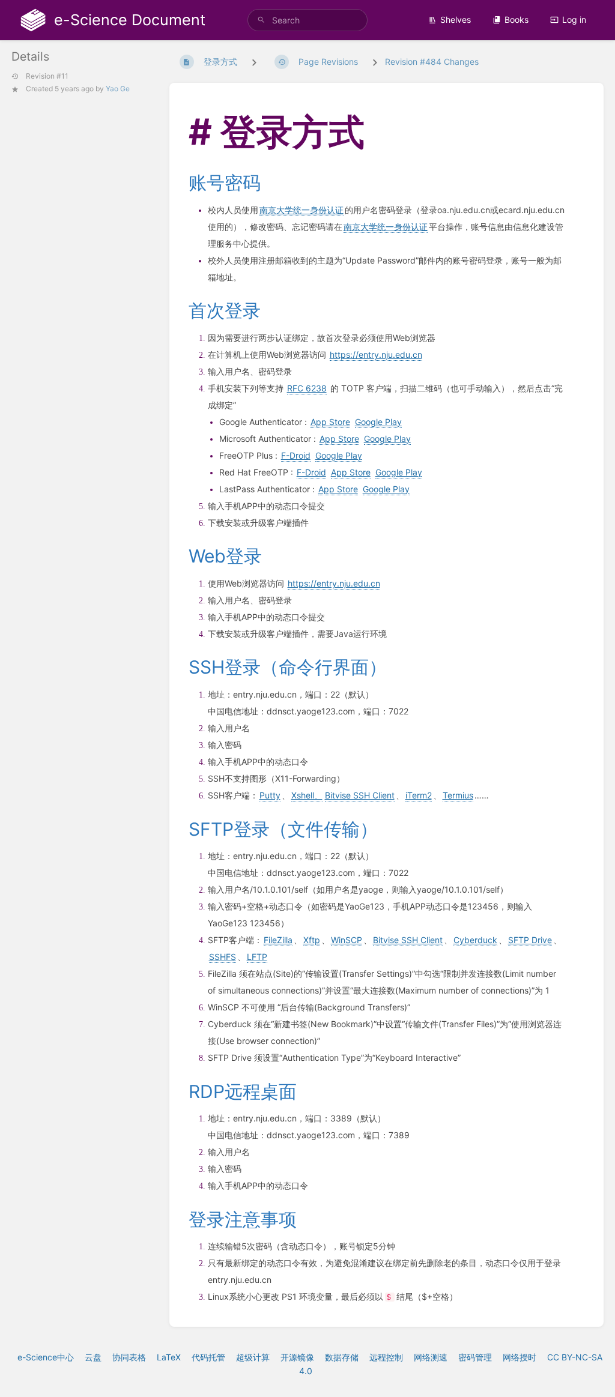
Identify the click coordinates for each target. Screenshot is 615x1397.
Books (516, 19)
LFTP (257, 957)
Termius (458, 795)
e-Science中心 (45, 1357)
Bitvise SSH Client (360, 795)
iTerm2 (418, 795)
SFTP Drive (530, 940)
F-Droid (296, 455)
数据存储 (342, 1357)
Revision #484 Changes (432, 61)
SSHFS (222, 957)
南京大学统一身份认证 (301, 210)
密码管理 (475, 1357)
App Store (330, 422)
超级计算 (253, 1357)
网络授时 (519, 1357)
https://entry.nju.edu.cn (376, 354)
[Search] (261, 20)
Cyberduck (475, 940)
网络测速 (430, 1357)
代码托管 (208, 1357)
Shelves (455, 19)
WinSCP (346, 940)
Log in (574, 19)
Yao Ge (118, 88)
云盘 (93, 1357)
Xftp (311, 940)
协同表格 (129, 1357)
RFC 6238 (307, 388)
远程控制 (386, 1357)
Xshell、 (307, 795)
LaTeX (169, 1357)
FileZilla (278, 940)
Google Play (378, 422)
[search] (307, 20)
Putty (269, 795)
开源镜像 (297, 1357)
